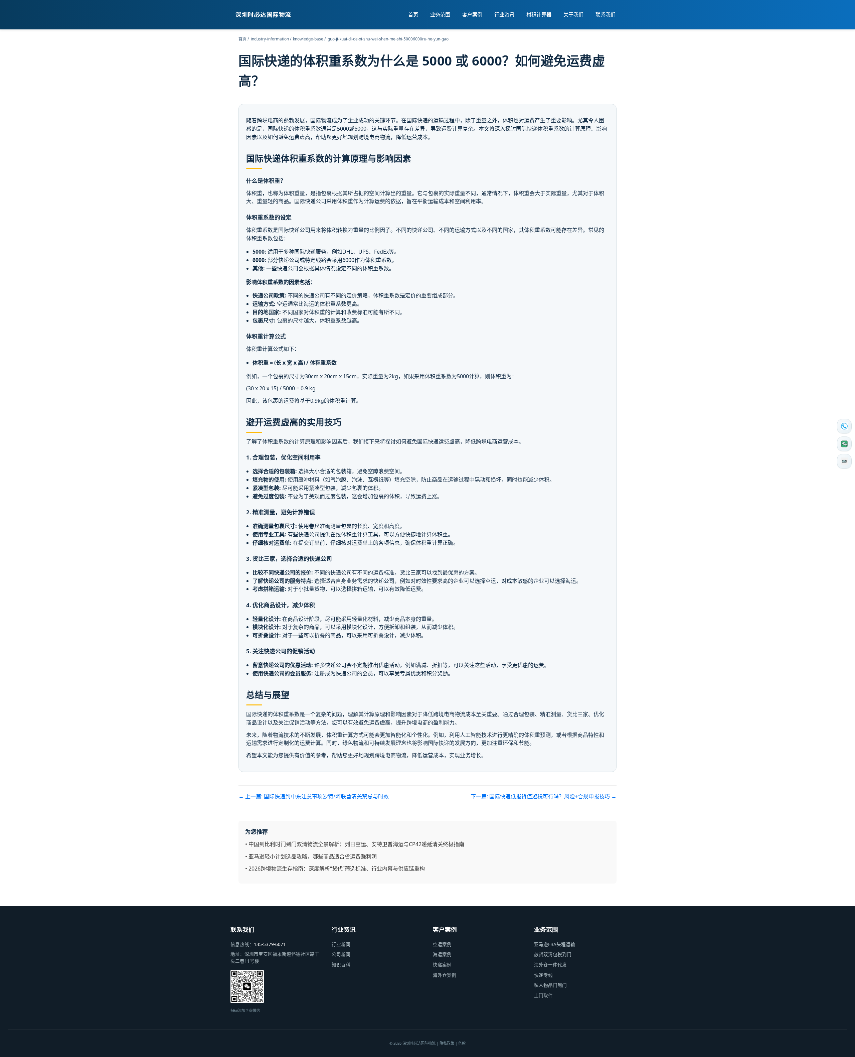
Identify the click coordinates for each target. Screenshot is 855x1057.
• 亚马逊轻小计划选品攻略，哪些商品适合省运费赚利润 (311, 856)
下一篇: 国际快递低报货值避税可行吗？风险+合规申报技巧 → (544, 796)
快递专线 (543, 975)
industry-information (270, 39)
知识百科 (341, 964)
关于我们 (573, 14)
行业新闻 (341, 944)
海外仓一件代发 (550, 964)
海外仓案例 (444, 975)
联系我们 (605, 14)
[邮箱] (844, 461)
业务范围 (440, 14)
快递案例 (442, 964)
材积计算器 (538, 14)
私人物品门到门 (550, 985)
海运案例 (442, 954)
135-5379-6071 (270, 944)
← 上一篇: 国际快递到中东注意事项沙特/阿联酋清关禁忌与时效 (313, 796)
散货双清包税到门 (552, 954)
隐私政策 (447, 1043)
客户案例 (472, 14)
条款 (462, 1043)
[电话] (844, 426)
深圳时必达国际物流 (263, 14)
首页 (413, 14)
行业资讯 (504, 14)
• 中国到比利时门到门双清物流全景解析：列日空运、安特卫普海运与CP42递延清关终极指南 (354, 844)
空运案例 (442, 944)
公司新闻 (341, 954)
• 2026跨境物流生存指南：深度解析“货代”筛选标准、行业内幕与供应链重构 (335, 868)
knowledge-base (308, 39)
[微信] (844, 443)
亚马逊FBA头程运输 (554, 944)
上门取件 (543, 995)
